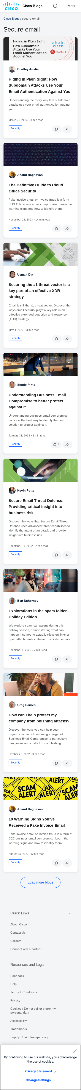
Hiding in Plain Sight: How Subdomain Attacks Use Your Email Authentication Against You (39, 85)
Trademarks (18, 1029)
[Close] (74, 1051)
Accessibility (18, 1020)
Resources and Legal (27, 965)
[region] (40, 1067)
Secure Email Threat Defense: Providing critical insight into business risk (36, 506)
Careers (15, 940)
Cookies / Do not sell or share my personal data (33, 1010)
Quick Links (20, 913)
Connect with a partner (25, 949)
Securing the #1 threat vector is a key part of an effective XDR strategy (39, 290)
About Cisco (18, 924)
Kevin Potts (25, 490)
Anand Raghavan (30, 174)
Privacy (15, 1000)
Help (13, 984)
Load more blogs (40, 882)
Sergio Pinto (26, 384)
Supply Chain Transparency (29, 1037)
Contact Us (17, 932)
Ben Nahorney (27, 600)
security (15, 128)
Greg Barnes (26, 705)
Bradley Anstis (28, 69)
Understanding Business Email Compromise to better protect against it (37, 401)
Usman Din (25, 274)
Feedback (17, 975)
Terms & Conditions (23, 992)
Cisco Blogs (32, 6)
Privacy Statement (38, 1071)
